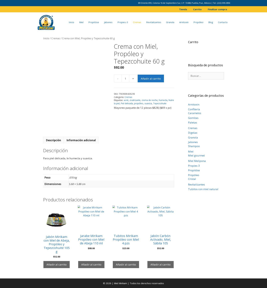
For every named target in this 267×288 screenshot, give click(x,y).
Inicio (71, 22)
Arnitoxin (184, 22)
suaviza (148, 103)
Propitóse (93, 22)
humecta (163, 100)
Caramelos (194, 113)
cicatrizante (135, 100)
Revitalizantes (153, 22)
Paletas (192, 122)
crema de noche (150, 100)
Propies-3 (122, 22)
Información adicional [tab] (81, 140)
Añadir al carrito (151, 78)
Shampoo (194, 146)
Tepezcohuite (159, 103)
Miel (81, 22)
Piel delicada (127, 103)
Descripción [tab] (53, 140)
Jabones (108, 22)
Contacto (223, 22)
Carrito (197, 9)
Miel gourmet (196, 155)
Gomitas (193, 118)
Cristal (192, 179)
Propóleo (198, 22)
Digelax (192, 132)
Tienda (183, 9)
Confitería (194, 109)
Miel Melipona (197, 161)
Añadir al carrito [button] (57, 264)
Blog (210, 22)
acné (126, 100)
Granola (170, 22)
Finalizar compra (217, 9)
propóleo (138, 103)
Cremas (137, 22)
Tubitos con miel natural (203, 189)
